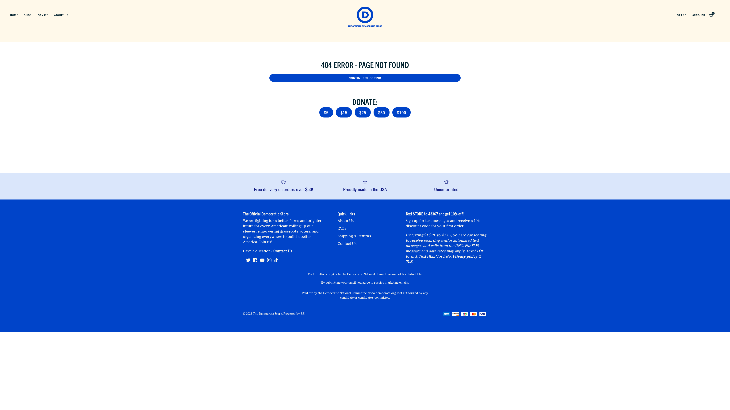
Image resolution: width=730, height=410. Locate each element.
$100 (401, 112)
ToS (409, 262)
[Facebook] (255, 261)
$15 (343, 112)
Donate (43, 15)
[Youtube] (262, 261)
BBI (303, 314)
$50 (381, 112)
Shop (28, 15)
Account (698, 15)
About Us (61, 15)
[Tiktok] (276, 260)
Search (683, 15)
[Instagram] (269, 261)
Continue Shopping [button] (365, 78)
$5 (326, 112)
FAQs (342, 229)
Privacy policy (465, 257)
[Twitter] (248, 261)
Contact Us (282, 251)
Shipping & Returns (354, 236)
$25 (362, 112)
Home (14, 15)
